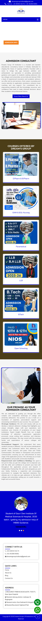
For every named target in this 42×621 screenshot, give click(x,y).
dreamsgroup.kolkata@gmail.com (22, 1)
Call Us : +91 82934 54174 (16, 4)
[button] (19, 530)
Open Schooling (21, 348)
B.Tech (21, 314)
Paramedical (21, 246)
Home (7, 570)
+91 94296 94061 (31, 4)
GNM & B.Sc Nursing (21, 212)
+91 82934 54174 (13, 551)
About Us (8, 573)
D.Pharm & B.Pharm (21, 178)
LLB (21, 280)
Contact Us (9, 578)
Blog (6, 575)
